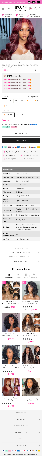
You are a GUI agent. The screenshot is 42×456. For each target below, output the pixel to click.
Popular (18, 277)
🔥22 (28, 100)
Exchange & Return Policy (21, 257)
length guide (34, 97)
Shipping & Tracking (21, 252)
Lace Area (6, 111)
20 (22, 100)
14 (4, 100)
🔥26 (6, 106)
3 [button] (23, 62)
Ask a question (21, 261)
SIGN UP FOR (21, 445)
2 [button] (21, 62)
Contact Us (21, 413)
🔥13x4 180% (8, 115)
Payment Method (21, 248)
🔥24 (36, 100)
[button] (28, 307)
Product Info (21, 432)
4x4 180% (20, 115)
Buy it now (21, 140)
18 (16, 100)
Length (5, 96)
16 (10, 100)
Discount (34, 277)
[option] (21, 39)
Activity (21, 439)
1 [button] (19, 62)
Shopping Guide (21, 426)
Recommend (9, 277)
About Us (21, 419)
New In (26, 277)
